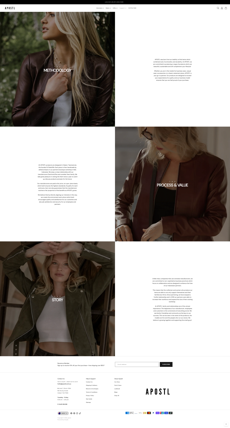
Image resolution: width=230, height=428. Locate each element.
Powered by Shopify (63, 419)
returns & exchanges (92, 389)
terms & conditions (91, 392)
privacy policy (90, 395)
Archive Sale (132, 8)
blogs (115, 392)
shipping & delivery (91, 385)
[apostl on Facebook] (71, 413)
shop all (116, 395)
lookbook (117, 389)
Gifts (114, 8)
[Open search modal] (217, 8)
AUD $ (63, 413)
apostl (69, 417)
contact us (89, 382)
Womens (99, 8)
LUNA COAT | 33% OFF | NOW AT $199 (114, 2)
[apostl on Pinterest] (74, 413)
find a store (117, 385)
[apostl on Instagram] (77, 413)
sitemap (88, 402)
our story (117, 382)
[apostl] (10, 8)
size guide (89, 399)
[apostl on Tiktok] (80, 413)
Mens (107, 8)
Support (122, 8)
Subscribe (166, 364)
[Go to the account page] (221, 8)
